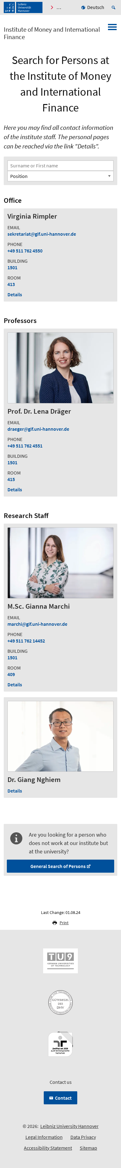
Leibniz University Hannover (69, 1126)
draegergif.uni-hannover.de (38, 429)
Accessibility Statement (48, 1148)
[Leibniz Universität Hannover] (23, 7)
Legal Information (44, 1137)
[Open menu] (112, 29)
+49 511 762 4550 (25, 251)
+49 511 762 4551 (25, 446)
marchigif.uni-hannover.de (37, 624)
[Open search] (114, 7)
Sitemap (88, 1148)
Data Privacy (83, 1137)
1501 (12, 267)
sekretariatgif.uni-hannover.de (41, 234)
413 (11, 284)
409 (11, 674)
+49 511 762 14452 (26, 641)
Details (14, 294)
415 (11, 479)
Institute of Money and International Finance (52, 33)
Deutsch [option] (95, 7)
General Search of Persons (58, 866)
